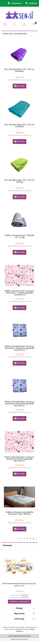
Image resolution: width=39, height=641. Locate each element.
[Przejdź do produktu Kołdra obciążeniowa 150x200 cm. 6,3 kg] (19, 220)
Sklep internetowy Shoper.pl (19, 639)
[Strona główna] (19, 14)
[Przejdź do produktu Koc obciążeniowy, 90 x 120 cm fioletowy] (19, 53)
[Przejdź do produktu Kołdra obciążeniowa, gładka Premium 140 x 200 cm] (19, 497)
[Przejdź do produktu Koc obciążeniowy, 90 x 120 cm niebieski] (19, 109)
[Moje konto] (24, 24)
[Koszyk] (34, 24)
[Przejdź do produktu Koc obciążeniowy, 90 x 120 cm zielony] (19, 164)
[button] (5, 24)
